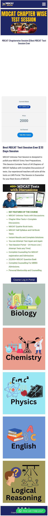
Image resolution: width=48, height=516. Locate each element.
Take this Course (25, 135)
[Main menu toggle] (44, 4)
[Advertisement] (24, 70)
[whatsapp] (29, 508)
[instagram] (22, 508)
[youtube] (26, 508)
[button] (31, 511)
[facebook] (19, 508)
